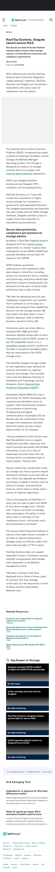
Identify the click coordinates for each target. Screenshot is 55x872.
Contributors (8, 855)
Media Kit (7, 849)
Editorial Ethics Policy (21, 843)
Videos (14, 867)
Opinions (14, 864)
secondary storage (16, 345)
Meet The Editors (39, 843)
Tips (42, 864)
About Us (6, 843)
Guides (6, 864)
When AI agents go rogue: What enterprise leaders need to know (24, 812)
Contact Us (7, 846)
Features (25, 858)
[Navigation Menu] (4, 20)
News (9, 32)
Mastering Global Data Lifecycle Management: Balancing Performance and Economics (27, 628)
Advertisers (18, 846)
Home (5, 25)
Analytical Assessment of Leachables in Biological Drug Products (23, 637)
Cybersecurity (33, 772)
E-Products (7, 858)
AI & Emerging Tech (16, 772)
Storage (14, 25)
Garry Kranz (11, 62)
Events (16, 858)
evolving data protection (19, 173)
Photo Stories (25, 864)
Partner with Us (32, 846)
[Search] (51, 20)
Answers (27, 855)
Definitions (37, 855)
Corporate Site (18, 849)
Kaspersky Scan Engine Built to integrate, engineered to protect (24, 620)
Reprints (18, 855)
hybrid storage (35, 244)
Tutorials (6, 867)
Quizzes (36, 864)
